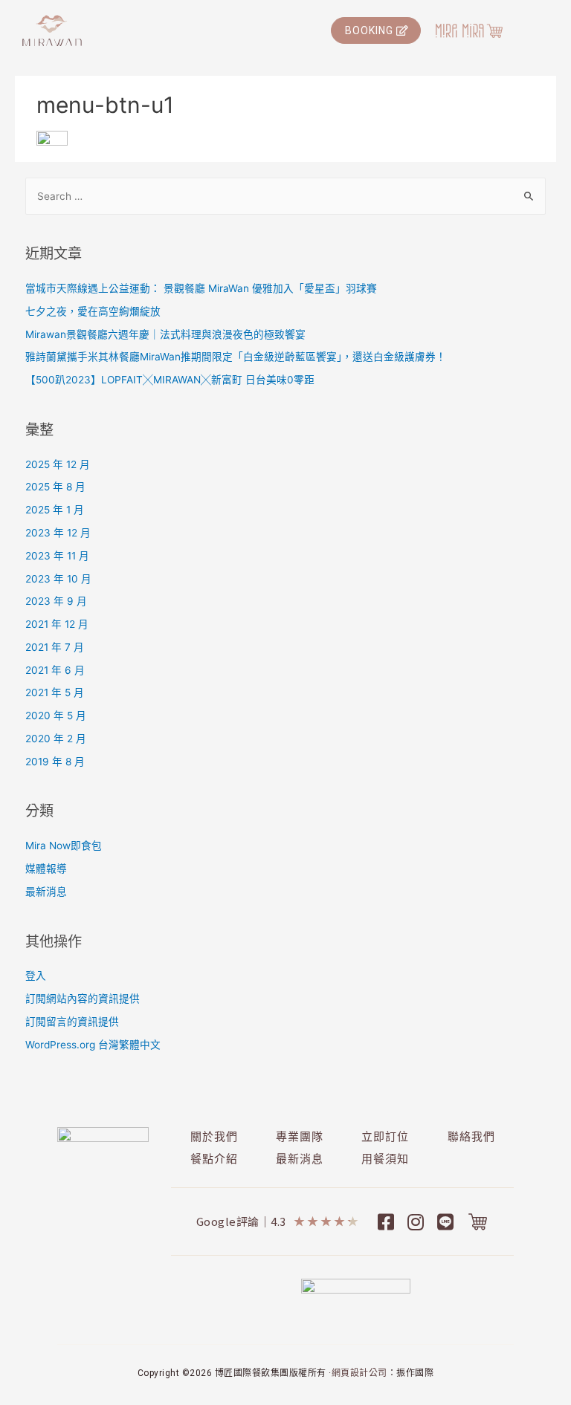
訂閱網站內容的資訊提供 (82, 999)
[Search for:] (285, 196)
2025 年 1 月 (54, 510)
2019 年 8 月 (55, 762)
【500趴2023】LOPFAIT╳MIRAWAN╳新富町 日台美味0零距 (169, 380)
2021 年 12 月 (56, 624)
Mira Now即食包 (63, 845)
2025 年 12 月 (57, 464)
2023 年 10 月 (58, 579)
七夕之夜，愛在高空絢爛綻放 (93, 311)
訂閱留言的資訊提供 (72, 1022)
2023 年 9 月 (56, 601)
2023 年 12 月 (58, 533)
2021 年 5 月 (54, 692)
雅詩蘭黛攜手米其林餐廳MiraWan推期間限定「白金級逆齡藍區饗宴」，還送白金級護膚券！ (235, 357)
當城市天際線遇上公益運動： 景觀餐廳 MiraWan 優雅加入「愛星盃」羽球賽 (201, 288)
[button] (376, 30)
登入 (35, 975)
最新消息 (46, 892)
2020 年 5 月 (55, 715)
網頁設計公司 (359, 1373)
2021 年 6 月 (55, 670)
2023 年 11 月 (57, 556)
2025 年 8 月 (55, 487)
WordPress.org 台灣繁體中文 (93, 1045)
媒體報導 (46, 869)
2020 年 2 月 (55, 738)
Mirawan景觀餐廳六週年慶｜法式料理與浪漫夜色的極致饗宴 (165, 334)
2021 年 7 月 (54, 647)
